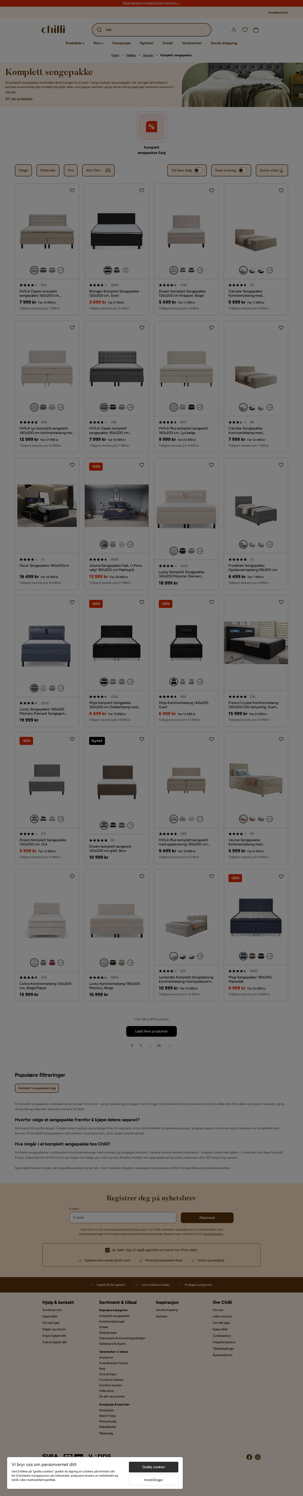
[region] (95, 1473)
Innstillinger (153, 1480)
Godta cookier (153, 1467)
